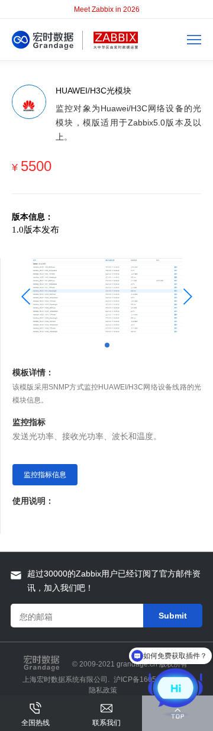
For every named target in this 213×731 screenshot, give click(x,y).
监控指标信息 (45, 475)
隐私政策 (103, 690)
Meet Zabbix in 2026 (107, 9)
